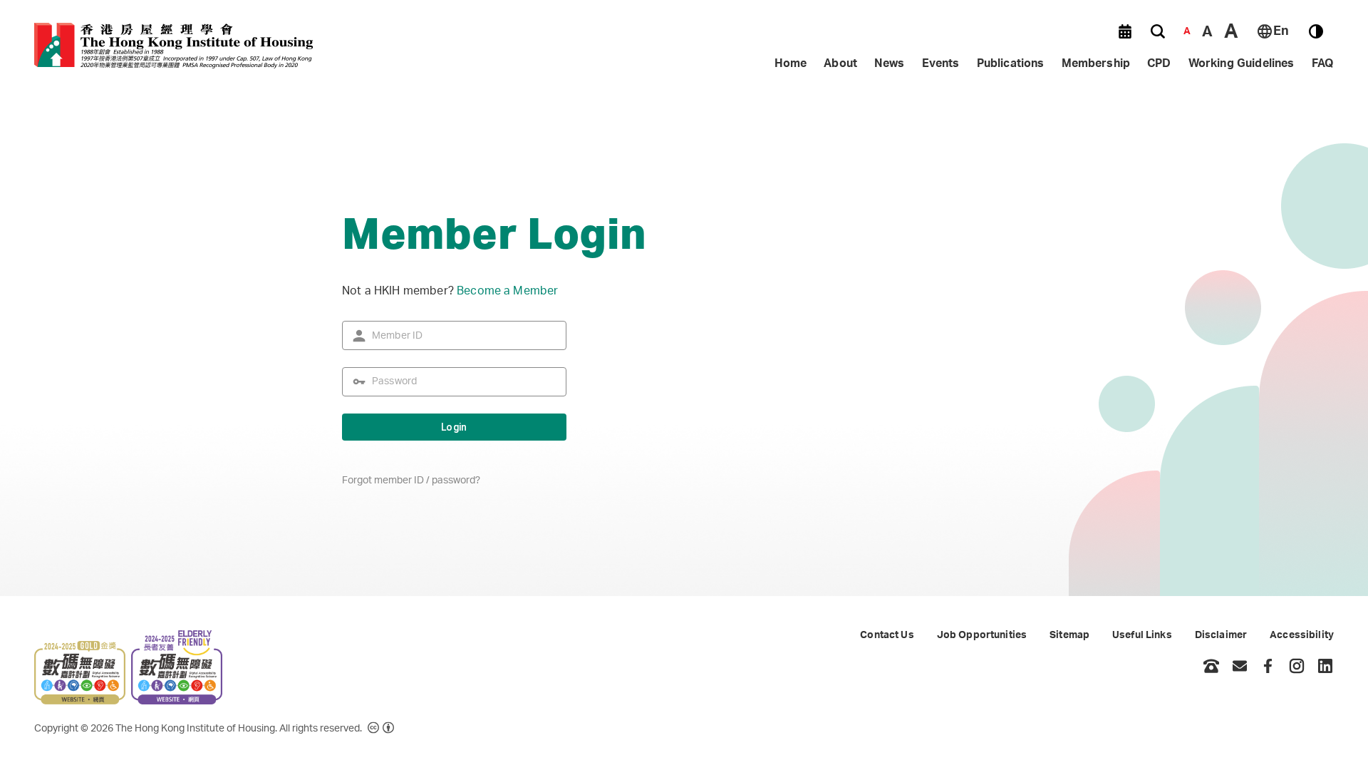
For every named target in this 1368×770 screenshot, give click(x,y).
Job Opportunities (982, 635)
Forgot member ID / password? (411, 481)
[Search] (1157, 31)
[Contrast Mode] (1316, 31)
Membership (1096, 63)
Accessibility (1302, 635)
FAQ (1323, 63)
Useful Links (1142, 635)
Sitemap (1069, 635)
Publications (1011, 63)
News (889, 63)
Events (941, 63)
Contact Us (886, 635)
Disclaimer (1221, 635)
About (840, 63)
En (1281, 31)
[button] (1125, 31)
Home (790, 63)
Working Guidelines (1241, 63)
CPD (1159, 63)
